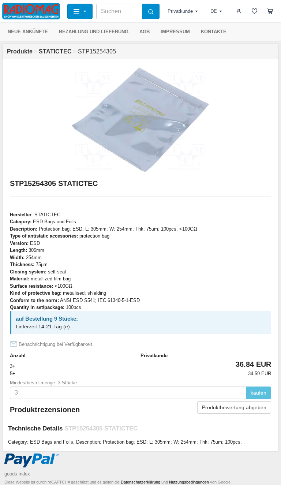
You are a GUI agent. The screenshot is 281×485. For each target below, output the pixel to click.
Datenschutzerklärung (140, 482)
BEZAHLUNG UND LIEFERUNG (93, 31)
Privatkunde (180, 11)
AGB (144, 31)
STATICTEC (47, 214)
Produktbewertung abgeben (234, 407)
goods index (17, 474)
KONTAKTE (213, 31)
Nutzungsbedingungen (189, 482)
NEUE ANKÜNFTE (28, 31)
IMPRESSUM (175, 31)
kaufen (258, 393)
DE (213, 11)
